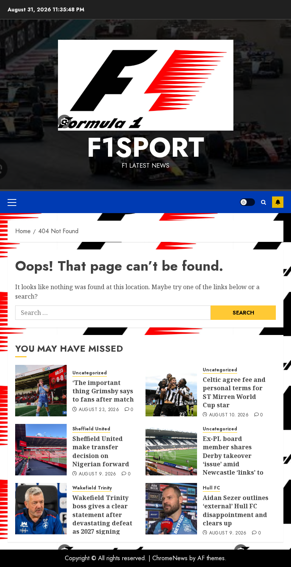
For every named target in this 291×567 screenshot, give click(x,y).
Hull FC (211, 488)
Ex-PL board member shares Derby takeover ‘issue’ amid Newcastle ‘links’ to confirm (233, 460)
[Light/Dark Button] (247, 202)
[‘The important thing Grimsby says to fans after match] (41, 390)
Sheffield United (91, 429)
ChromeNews (170, 558)
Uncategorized (89, 373)
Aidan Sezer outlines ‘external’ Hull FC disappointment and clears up (235, 510)
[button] (12, 202)
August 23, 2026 (99, 410)
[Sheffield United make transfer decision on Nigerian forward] (41, 449)
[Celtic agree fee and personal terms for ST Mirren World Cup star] (171, 390)
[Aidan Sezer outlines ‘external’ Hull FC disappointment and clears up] (171, 508)
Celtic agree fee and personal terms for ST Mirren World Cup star (234, 392)
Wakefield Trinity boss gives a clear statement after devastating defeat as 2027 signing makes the (102, 519)
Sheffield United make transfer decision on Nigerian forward (100, 451)
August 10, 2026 (229, 415)
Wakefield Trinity (92, 488)
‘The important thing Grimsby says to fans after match (103, 391)
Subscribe (277, 202)
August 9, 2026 (97, 474)
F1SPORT (145, 147)
